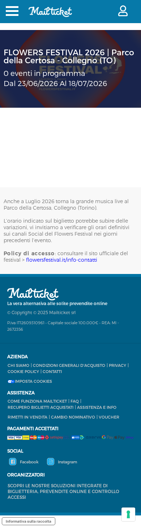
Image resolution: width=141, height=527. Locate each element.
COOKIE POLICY (23, 371)
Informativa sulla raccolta (28, 521)
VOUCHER (109, 417)
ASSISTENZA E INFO (96, 407)
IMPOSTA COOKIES (33, 381)
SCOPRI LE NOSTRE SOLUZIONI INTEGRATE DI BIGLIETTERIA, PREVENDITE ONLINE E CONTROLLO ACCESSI (63, 491)
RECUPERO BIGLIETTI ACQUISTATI (40, 407)
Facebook (29, 461)
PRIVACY (117, 365)
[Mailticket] (50, 16)
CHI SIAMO (18, 365)
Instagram (67, 461)
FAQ (74, 401)
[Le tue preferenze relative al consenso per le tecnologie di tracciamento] (128, 514)
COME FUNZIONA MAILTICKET (37, 401)
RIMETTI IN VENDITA (27, 417)
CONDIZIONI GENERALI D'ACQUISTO (69, 365)
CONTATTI (52, 371)
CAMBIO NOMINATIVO (73, 417)
